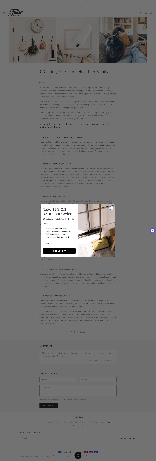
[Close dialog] (111, 208)
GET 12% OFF (59, 251)
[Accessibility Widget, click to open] (152, 230)
